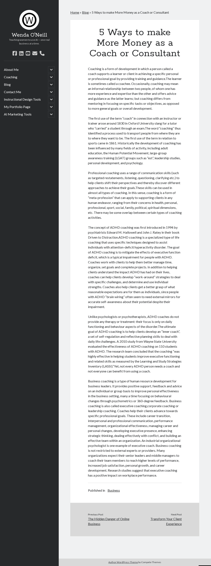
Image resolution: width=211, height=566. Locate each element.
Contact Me (12, 92)
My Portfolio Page (17, 107)
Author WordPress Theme (123, 562)
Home (74, 12)
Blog (7, 84)
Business (114, 490)
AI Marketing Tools (18, 114)
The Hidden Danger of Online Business (108, 521)
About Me (11, 69)
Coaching (10, 77)
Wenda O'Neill (29, 35)
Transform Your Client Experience (166, 521)
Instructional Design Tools (22, 99)
